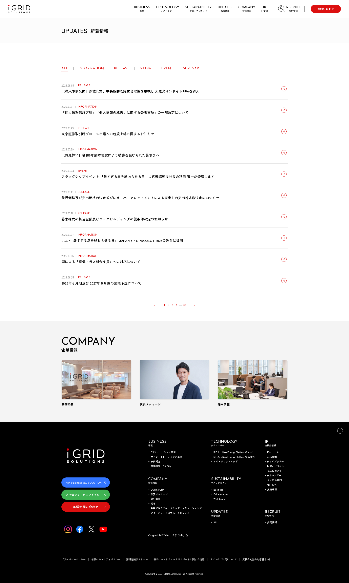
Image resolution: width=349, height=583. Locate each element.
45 (184, 305)
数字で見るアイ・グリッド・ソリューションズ (176, 508)
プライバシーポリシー (73, 559)
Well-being (219, 498)
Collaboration (220, 494)
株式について (274, 470)
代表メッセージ (159, 494)
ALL (64, 68)
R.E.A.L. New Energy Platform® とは (233, 452)
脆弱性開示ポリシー (137, 559)
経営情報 (272, 456)
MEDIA (145, 68)
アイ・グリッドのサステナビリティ (170, 512)
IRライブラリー (275, 461)
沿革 (153, 503)
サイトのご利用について (223, 559)
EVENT (167, 68)
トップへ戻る (340, 431)
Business (218, 489)
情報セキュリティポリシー (105, 559)
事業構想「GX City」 (162, 466)
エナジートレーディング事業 (166, 456)
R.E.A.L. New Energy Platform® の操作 (234, 456)
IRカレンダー (274, 475)
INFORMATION (91, 68)
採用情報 (272, 522)
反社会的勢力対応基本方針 (256, 559)
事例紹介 (155, 461)
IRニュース (273, 452)
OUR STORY (157, 489)
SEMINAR (191, 68)
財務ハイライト (275, 466)
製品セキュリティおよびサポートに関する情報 (178, 559)
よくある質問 (274, 480)
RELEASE (121, 68)
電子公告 (272, 484)
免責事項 (272, 489)
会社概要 (155, 498)
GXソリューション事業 (163, 452)
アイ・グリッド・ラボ (225, 461)
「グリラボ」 (167, 535)
